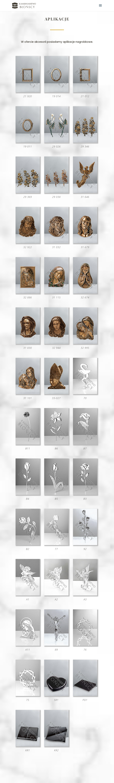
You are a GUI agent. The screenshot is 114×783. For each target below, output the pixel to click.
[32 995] (85, 343)
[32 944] (56, 343)
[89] (56, 645)
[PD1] (85, 695)
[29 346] (85, 141)
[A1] (28, 594)
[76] (85, 645)
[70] (85, 393)
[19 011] (28, 141)
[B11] (28, 443)
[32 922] (28, 242)
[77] (56, 544)
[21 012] (85, 91)
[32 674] (85, 292)
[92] (85, 544)
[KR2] (56, 745)
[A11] (28, 645)
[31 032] (56, 242)
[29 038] (56, 192)
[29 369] (28, 192)
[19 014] (56, 91)
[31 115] (56, 292)
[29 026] (56, 141)
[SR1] (56, 695)
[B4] (28, 494)
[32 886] (28, 292)
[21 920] (28, 91)
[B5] (56, 494)
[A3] (85, 594)
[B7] (85, 443)
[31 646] (85, 192)
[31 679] (85, 242)
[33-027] (56, 393)
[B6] (56, 443)
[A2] (56, 594)
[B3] (85, 494)
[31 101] (28, 393)
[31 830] (28, 343)
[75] (28, 695)
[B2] (28, 544)
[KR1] (28, 745)
